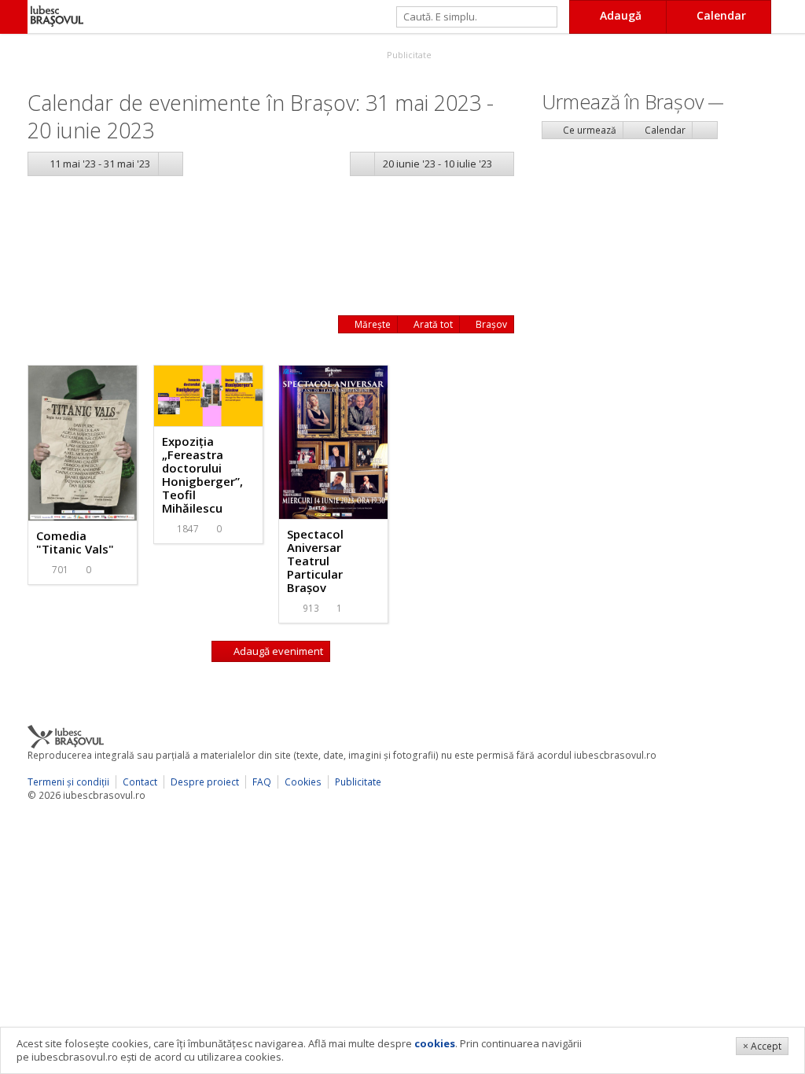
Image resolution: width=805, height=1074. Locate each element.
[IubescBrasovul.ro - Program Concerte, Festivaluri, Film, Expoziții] (14, 17)
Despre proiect (205, 782)
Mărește (371, 324)
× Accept (762, 1046)
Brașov (490, 324)
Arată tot (432, 324)
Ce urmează (588, 130)
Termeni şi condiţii (68, 782)
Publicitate (408, 55)
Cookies (303, 782)
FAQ (261, 782)
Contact (140, 782)
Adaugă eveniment (277, 651)
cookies (434, 1043)
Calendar (664, 130)
